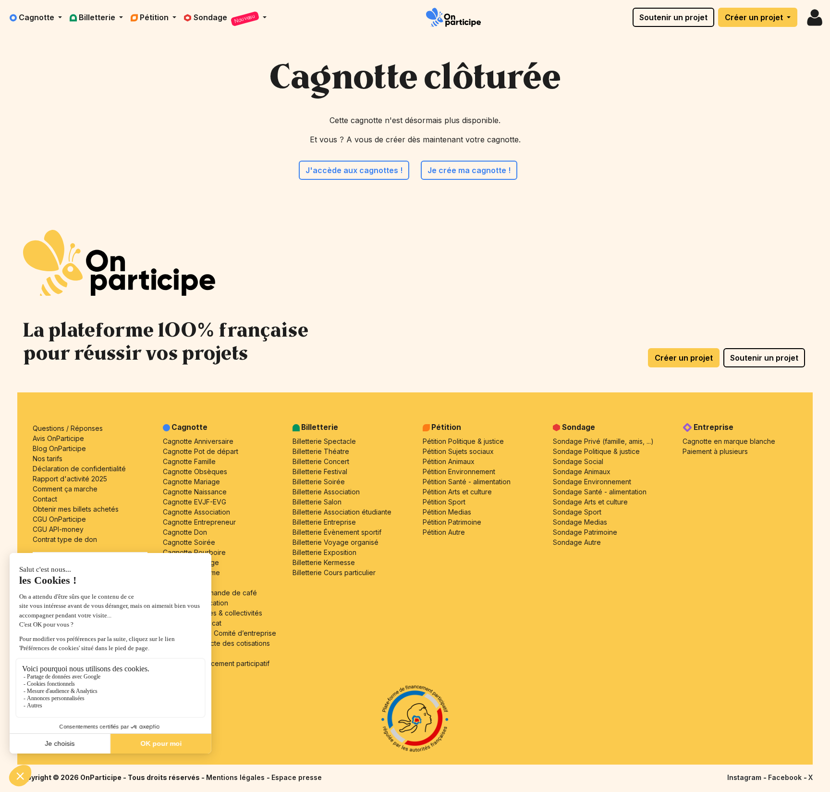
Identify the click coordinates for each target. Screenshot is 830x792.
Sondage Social (578, 461)
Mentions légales (236, 777)
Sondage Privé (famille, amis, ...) (603, 441)
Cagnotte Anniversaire (198, 441)
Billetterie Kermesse (324, 562)
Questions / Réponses (68, 428)
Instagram (745, 777)
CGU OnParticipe (59, 519)
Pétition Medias (447, 512)
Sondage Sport (577, 512)
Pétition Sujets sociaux (458, 451)
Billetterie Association (326, 492)
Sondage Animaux (581, 471)
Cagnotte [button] (37, 17)
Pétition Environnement (459, 471)
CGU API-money (58, 529)
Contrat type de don (65, 539)
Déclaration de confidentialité (79, 469)
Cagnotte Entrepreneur (199, 522)
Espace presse (296, 777)
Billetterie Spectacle (324, 441)
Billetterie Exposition (324, 552)
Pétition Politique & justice (463, 441)
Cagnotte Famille (189, 461)
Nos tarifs (47, 458)
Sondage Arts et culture (590, 502)
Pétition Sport (444, 502)
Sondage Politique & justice (596, 451)
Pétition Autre (444, 532)
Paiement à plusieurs (715, 451)
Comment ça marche (65, 489)
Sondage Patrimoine (585, 532)
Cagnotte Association (196, 512)
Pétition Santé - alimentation (467, 482)
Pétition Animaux (449, 461)
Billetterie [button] (98, 17)
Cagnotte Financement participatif (216, 663)
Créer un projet (755, 17)
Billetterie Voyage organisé (335, 542)
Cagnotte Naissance (195, 492)
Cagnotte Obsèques (195, 471)
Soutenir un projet (673, 17)
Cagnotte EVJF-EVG (194, 502)
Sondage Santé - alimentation (600, 492)
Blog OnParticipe (59, 448)
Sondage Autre (577, 542)
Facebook (786, 777)
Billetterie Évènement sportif (337, 532)
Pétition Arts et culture (457, 492)
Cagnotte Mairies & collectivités (212, 613)
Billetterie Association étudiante (342, 512)
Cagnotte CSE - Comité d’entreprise (219, 633)
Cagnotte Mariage (191, 482)
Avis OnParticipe (58, 438)
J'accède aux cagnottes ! (354, 170)
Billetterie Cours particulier (334, 572)
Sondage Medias (580, 522)
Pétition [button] (155, 17)
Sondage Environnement (592, 482)
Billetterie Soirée (319, 482)
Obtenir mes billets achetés (76, 509)
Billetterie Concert (321, 461)
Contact (45, 499)
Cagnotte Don (185, 532)
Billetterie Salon (317, 502)
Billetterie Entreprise (324, 522)
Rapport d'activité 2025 (70, 479)
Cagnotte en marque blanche (729, 441)
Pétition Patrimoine (452, 522)
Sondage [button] (225, 19)
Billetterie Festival (320, 471)
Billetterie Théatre (321, 451)
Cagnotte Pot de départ (200, 451)
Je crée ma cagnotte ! (469, 170)
